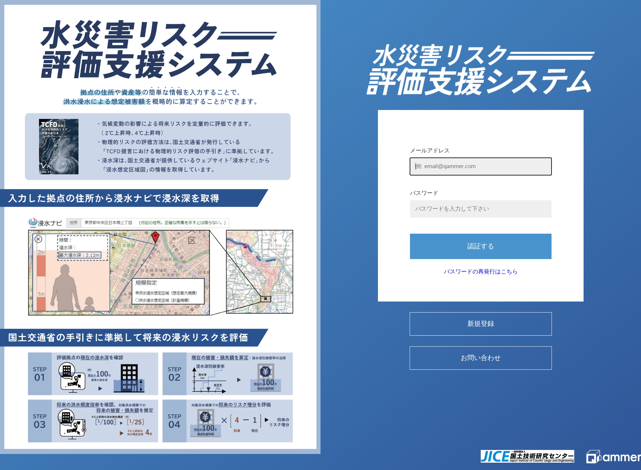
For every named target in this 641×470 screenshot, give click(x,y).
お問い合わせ (481, 357)
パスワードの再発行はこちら (481, 271)
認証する (480, 246)
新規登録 (480, 323)
